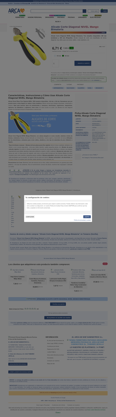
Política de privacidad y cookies (82, 220)
